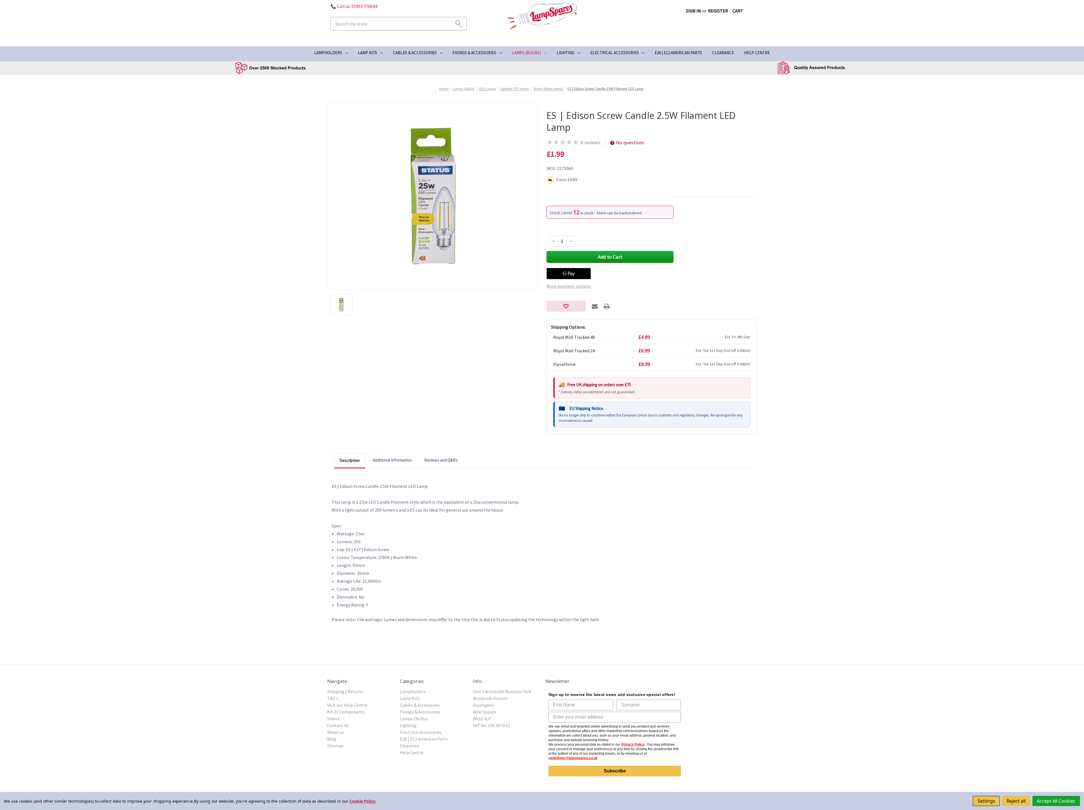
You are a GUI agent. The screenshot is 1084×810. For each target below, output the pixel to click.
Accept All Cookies (1056, 801)
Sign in (693, 11)
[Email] (595, 306)
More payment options (569, 286)
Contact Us (338, 725)
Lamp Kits (367, 52)
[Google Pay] (569, 273)
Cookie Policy (362, 801)
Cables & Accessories (415, 52)
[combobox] (399, 23)
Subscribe (615, 770)
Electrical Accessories (614, 52)
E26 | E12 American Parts (678, 52)
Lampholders (328, 52)
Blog (331, 739)
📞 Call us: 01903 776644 (354, 6)
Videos (333, 718)
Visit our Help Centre (347, 705)
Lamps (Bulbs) (526, 52)
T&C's (332, 698)
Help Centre (757, 52)
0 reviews (590, 142)
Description (349, 460)
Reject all (1016, 801)
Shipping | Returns (345, 691)
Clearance (723, 52)
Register (718, 11)
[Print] (606, 306)
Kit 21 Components (346, 712)
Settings (986, 801)
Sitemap (335, 745)
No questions (630, 142)
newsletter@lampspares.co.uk (573, 758)
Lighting (565, 52)
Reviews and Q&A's (441, 460)
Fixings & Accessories (474, 52)
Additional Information (392, 460)
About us (335, 732)
